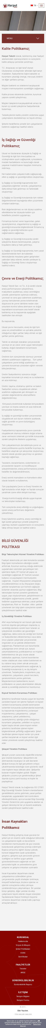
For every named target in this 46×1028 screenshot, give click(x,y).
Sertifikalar (23, 957)
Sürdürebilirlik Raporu (23, 984)
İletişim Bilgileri (23, 996)
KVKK (23, 953)
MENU (10, 38)
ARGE (23, 972)
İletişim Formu (23, 1000)
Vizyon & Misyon (23, 945)
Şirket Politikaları (23, 949)
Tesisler (23, 969)
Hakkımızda (23, 941)
